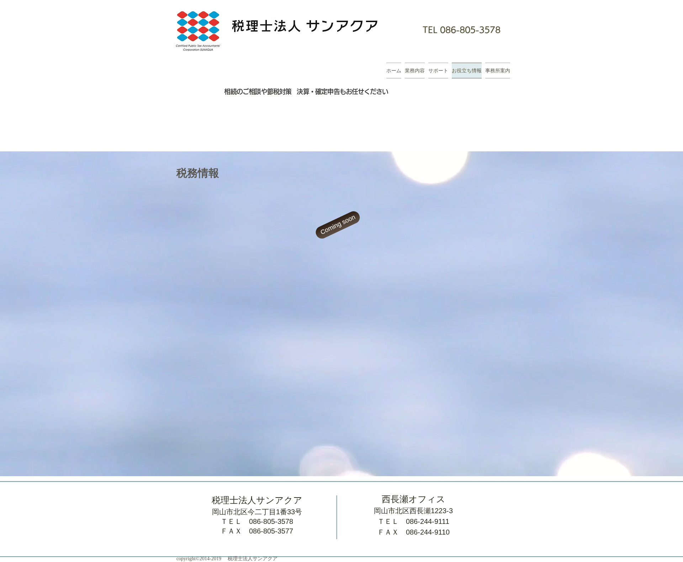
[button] (338, 224)
